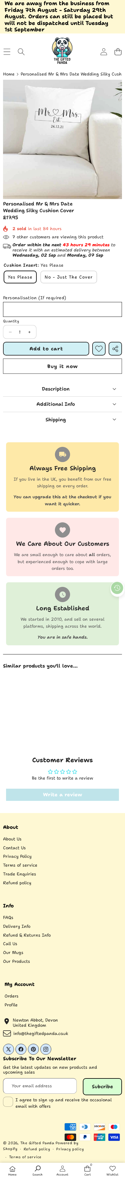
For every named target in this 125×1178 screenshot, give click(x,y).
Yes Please (20, 277)
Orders (12, 996)
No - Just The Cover (69, 277)
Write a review (62, 794)
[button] (118, 52)
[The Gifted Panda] (62, 51)
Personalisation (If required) (34, 297)
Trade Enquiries (19, 874)
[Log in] (103, 52)
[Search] (21, 52)
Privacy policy (70, 1149)
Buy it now (62, 366)
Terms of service (20, 865)
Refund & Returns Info (27, 935)
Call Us (10, 943)
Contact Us (14, 847)
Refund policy (17, 882)
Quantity (11, 321)
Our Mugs (13, 952)
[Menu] (7, 52)
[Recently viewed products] (117, 588)
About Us (12, 839)
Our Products (16, 961)
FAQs (8, 917)
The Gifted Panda (37, 1143)
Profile (11, 1005)
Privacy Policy (17, 856)
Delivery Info (16, 926)
